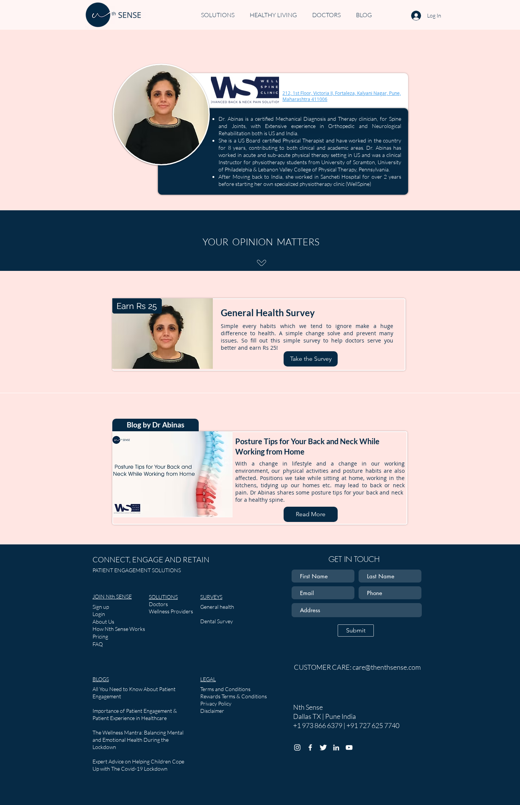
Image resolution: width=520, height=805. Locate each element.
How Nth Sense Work (118, 629)
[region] (161, 137)
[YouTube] (349, 747)
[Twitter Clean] (323, 747)
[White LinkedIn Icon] (336, 747)
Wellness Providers (171, 611)
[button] (233, 696)
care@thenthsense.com (387, 667)
